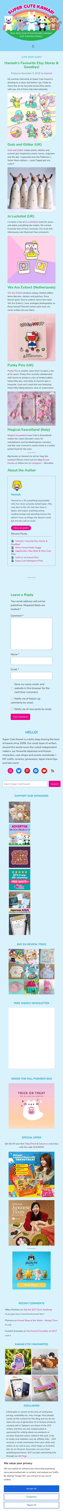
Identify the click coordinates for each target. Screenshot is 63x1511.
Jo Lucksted (31, 221)
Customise (31, 1496)
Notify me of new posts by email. (33, 709)
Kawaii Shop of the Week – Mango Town (37, 1320)
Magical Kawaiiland (17, 435)
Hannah (48, 73)
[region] (31, 1485)
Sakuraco (43, 1143)
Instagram (36, 463)
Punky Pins (12, 370)
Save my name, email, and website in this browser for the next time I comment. (32, 688)
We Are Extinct (15, 292)
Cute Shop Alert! (31, 57)
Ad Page (22, 1455)
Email (15, 669)
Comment (17, 615)
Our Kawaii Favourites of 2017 (42, 1330)
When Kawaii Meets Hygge (28, 547)
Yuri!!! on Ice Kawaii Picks (27, 557)
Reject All (31, 1505)
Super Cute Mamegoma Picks (29, 560)
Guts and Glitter (15, 150)
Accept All (31, 1488)
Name (15, 654)
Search (54, 783)
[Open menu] (33, 46)
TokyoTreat (30, 1143)
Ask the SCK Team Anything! (38, 1309)
